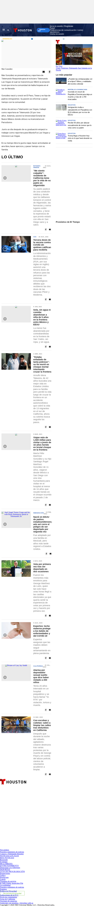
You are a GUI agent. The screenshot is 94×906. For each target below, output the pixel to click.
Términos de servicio (8, 881)
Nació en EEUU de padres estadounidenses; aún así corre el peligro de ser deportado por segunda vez (42, 524)
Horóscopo (4, 877)
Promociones (5, 873)
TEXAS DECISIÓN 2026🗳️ (23, 39)
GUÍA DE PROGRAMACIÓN (12, 871)
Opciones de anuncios (8, 901)
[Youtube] (30, 848)
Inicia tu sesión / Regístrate (61, 26)
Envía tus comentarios (8, 897)
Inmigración (38, 513)
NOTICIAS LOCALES (9, 856)
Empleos (3, 889)
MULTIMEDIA (6, 864)
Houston (72, 105)
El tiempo (3, 862)
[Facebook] (30, 806)
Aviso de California (7, 899)
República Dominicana (77, 89)
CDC (35, 237)
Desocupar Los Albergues (10, 868)
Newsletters (4, 850)
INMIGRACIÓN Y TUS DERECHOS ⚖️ (51, 39)
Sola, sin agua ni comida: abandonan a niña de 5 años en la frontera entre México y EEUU (42, 317)
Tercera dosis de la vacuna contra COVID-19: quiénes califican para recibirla (42, 245)
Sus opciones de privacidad (12, 893)
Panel (52, 28)
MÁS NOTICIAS (7, 858)
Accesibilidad (5, 885)
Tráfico (3, 875)
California (38, 666)
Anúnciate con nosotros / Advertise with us (16, 903)
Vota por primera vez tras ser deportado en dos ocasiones (42, 568)
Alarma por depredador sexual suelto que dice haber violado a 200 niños (41, 676)
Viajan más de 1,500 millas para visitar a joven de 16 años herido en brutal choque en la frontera (42, 443)
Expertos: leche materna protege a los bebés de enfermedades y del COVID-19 (42, 631)
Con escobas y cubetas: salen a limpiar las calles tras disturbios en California (42, 725)
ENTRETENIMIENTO (9, 866)
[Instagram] (30, 827)
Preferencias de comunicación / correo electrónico (66, 31)
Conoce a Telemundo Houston (12, 854)
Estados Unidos (36, 166)
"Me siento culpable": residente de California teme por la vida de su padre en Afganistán (42, 178)
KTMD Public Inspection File (11, 883)
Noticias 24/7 (41, 30)
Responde (4, 860)
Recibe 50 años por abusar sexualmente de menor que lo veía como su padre (79, 125)
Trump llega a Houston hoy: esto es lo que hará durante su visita (80, 138)
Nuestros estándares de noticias (12, 852)
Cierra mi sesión (57, 34)
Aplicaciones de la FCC (9, 895)
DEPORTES (5, 869)
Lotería (3, 879)
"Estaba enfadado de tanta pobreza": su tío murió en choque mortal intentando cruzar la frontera (42, 364)
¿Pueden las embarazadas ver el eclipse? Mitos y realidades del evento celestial (80, 81)
